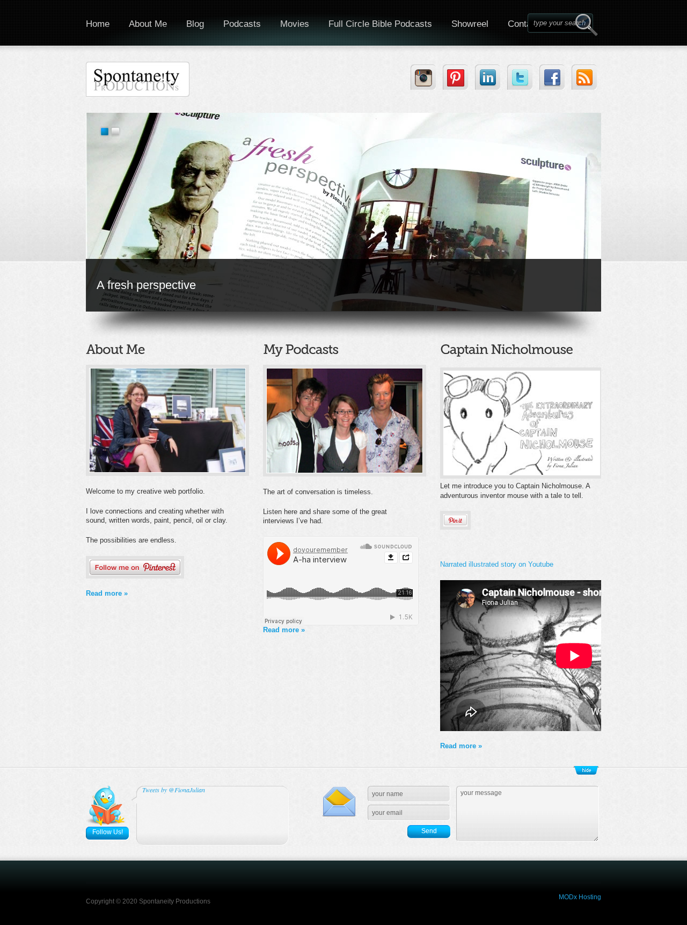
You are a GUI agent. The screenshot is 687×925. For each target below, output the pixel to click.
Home (97, 24)
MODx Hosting (580, 897)
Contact (523, 24)
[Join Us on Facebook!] (552, 77)
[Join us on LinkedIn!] (487, 77)
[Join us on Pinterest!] (455, 77)
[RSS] (584, 77)
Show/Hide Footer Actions (586, 770)
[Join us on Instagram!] (423, 77)
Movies (294, 24)
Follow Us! (107, 832)
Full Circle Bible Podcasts (380, 24)
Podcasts (242, 24)
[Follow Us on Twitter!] (519, 77)
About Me (148, 24)
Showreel (469, 24)
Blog (195, 24)
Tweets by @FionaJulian (173, 789)
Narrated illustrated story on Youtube (496, 564)
